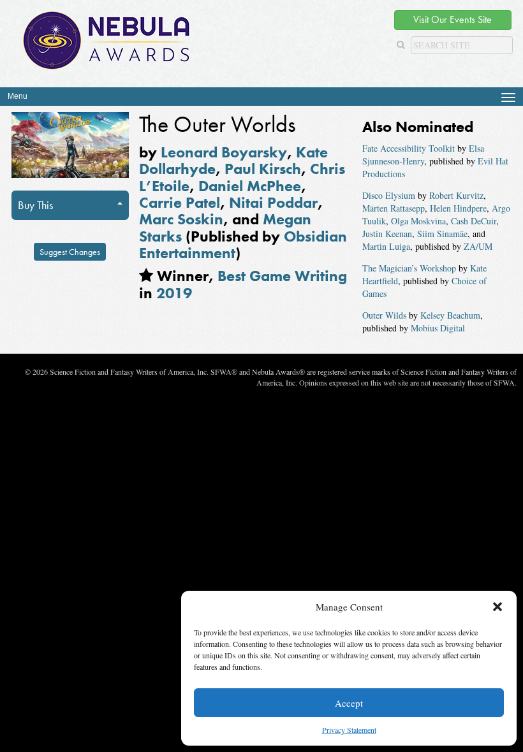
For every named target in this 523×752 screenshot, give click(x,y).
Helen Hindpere (458, 208)
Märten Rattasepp (393, 208)
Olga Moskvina (418, 221)
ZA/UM (478, 246)
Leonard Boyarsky (224, 152)
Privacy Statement (349, 730)
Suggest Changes (70, 251)
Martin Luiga (386, 246)
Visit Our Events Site (452, 19)
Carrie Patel (179, 202)
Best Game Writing (282, 276)
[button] (497, 606)
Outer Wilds (384, 315)
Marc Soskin (181, 219)
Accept (349, 703)
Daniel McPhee (249, 186)
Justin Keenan (387, 234)
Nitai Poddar (273, 202)
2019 (174, 293)
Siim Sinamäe (442, 234)
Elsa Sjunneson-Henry (423, 154)
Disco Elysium (388, 195)
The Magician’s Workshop (409, 268)
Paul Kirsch (263, 168)
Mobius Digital (438, 328)
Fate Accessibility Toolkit (408, 148)
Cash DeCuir (473, 221)
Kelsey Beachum (450, 315)
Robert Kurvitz (456, 195)
